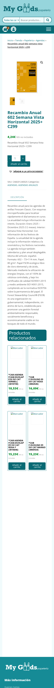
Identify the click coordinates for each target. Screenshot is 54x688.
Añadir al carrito (19, 164)
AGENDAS (40, 40)
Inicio (10, 40)
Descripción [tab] (17, 197)
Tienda (18, 40)
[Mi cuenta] (13, 29)
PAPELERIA (29, 40)
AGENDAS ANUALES (28, 185)
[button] (41, 62)
